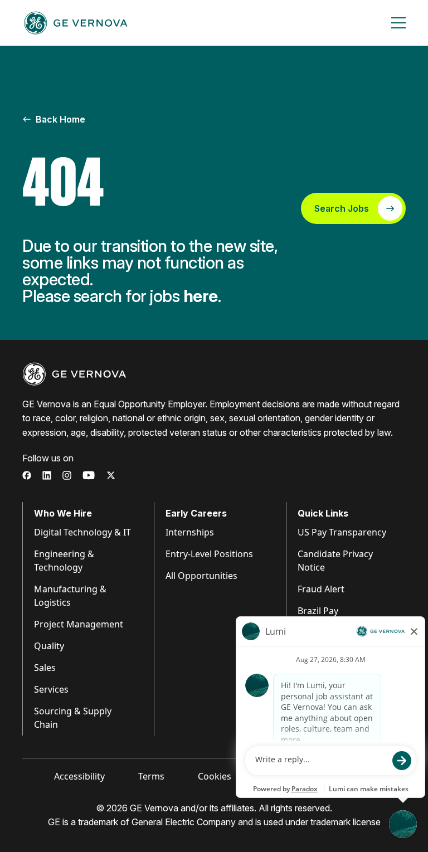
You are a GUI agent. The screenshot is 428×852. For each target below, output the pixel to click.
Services (51, 689)
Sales (45, 667)
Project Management (78, 624)
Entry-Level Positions (209, 554)
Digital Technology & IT (82, 532)
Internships (190, 532)
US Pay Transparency (342, 532)
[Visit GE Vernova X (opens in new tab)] (110, 475)
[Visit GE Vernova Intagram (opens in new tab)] (66, 475)
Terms (151, 776)
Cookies (214, 776)
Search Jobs (341, 208)
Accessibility (79, 776)
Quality (49, 646)
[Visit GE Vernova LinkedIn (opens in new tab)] (46, 475)
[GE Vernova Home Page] (75, 23)
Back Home (60, 119)
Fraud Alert (321, 589)
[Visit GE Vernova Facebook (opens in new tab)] (26, 475)
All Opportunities (201, 575)
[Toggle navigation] (398, 23)
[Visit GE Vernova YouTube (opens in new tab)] (88, 475)
